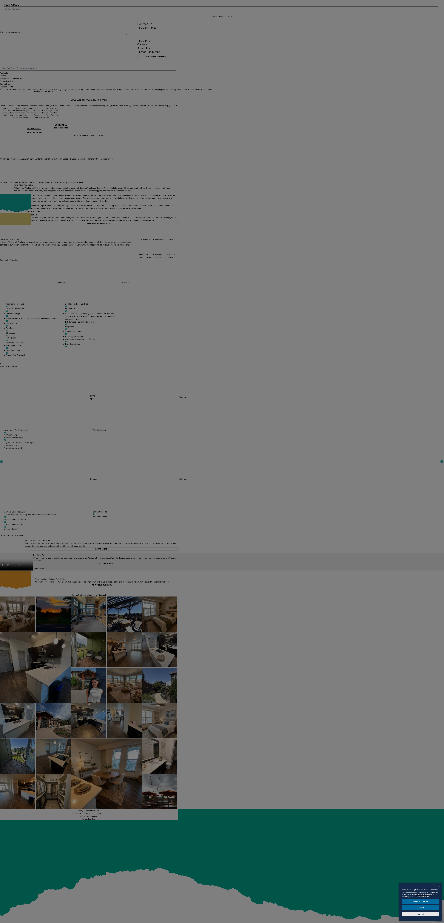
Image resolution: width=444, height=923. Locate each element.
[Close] (439, 886)
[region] (420, 902)
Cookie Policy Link (422, 896)
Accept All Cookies (420, 901)
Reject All (420, 908)
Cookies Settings (420, 914)
